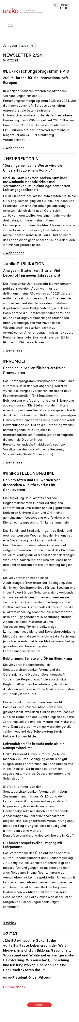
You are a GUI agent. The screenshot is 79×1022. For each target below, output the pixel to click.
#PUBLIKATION (24, 263)
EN (66, 8)
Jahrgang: (10, 45)
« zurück (9, 923)
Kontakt (39, 1005)
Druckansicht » (14, 987)
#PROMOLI (14, 361)
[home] (23, 10)
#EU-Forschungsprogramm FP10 (36, 71)
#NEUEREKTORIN (21, 158)
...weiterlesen (13, 148)
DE (61, 8)
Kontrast (65, 5)
